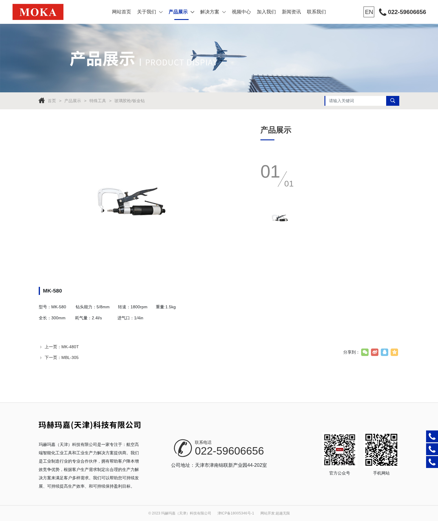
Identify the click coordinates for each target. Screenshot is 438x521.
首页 (52, 100)
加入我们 (266, 11)
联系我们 (316, 11)
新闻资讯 (291, 11)
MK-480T (70, 346)
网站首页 (121, 11)
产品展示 (178, 11)
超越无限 (283, 513)
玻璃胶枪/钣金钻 (129, 100)
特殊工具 (97, 100)
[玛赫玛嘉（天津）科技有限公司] (49, 12)
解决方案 (209, 11)
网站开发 (267, 513)
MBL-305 (70, 357)
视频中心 (241, 11)
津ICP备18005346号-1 (236, 513)
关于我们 (146, 11)
